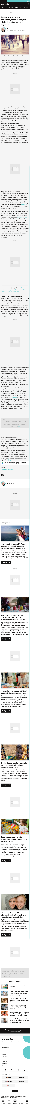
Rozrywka (4, 1056)
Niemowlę (11, 7)
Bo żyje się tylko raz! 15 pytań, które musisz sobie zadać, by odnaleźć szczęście (14, 290)
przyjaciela (24, 205)
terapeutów (14, 397)
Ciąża (6, 7)
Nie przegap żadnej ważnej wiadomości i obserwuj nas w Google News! (15, 463)
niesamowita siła (22, 217)
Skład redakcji (5, 1052)
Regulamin (4, 1063)
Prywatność (4, 1061)
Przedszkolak (25, 7)
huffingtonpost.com (12, 460)
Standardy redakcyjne (7, 1065)
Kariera (4, 1049)
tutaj (19, 426)
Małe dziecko (18, 7)
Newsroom (4, 1058)
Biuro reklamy (5, 1047)
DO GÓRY (14, 1090)
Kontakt (4, 1054)
